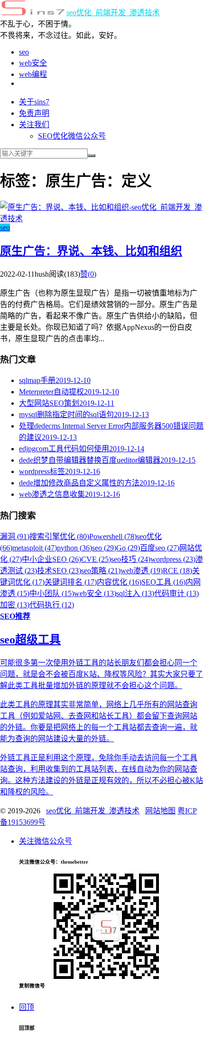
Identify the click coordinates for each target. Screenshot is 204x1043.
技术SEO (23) (59, 571)
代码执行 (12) (51, 605)
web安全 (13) (95, 593)
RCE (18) (177, 571)
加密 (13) (14, 605)
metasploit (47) (34, 548)
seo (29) (104, 548)
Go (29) (128, 548)
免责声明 (34, 113)
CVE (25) (96, 559)
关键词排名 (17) (71, 582)
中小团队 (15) (51, 593)
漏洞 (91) (14, 536)
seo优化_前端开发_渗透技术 (113, 13)
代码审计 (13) (176, 593)
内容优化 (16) (119, 582)
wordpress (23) (172, 559)
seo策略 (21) (101, 571)
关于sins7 (34, 102)
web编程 (33, 74)
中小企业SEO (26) (51, 559)
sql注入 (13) (135, 593)
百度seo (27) (159, 548)
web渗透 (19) (142, 571)
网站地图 (160, 811)
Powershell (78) (113, 536)
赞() (88, 274)
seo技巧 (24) (130, 559)
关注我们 (34, 125)
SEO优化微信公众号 (72, 136)
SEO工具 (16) (163, 582)
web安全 (33, 63)
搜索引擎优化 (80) (59, 536)
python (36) (74, 548)
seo (24, 52)
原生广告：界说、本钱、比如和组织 (91, 251)
